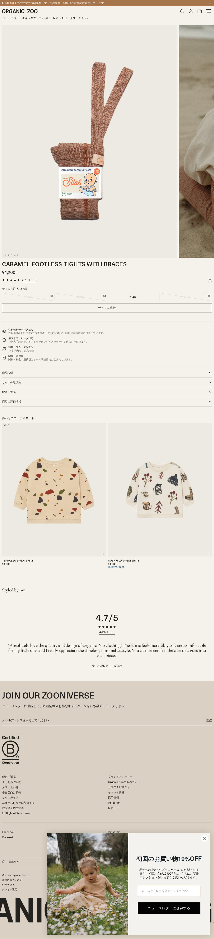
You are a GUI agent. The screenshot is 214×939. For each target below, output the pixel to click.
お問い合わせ (10, 787)
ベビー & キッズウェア (27, 18)
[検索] (182, 11)
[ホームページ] (90, 11)
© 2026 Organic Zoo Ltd (16, 875)
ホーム (7, 18)
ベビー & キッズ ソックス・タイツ (65, 18)
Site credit (8, 884)
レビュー (113, 808)
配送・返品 (9, 777)
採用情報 (113, 797)
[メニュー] (208, 11)
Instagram (114, 803)
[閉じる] (210, 3)
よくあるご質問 (11, 782)
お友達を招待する (13, 808)
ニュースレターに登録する (18, 803)
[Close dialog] (204, 838)
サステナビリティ (119, 787)
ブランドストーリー (120, 777)
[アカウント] (191, 11)
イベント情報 (116, 792)
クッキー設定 (9, 889)
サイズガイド (10, 797)
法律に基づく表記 (12, 880)
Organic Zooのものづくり (124, 782)
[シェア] (210, 280)
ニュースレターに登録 (15, 3)
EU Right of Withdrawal (16, 813)
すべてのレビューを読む (107, 666)
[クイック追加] (103, 554)
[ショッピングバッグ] (199, 11)
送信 (209, 720)
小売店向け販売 (11, 792)
